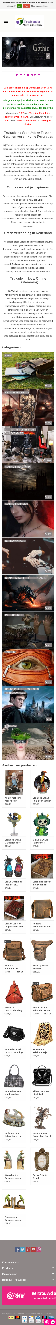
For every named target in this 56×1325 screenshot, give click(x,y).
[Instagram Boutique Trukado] (38, 1249)
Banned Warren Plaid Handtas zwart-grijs (13, 1093)
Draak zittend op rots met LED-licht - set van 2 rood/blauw (13, 883)
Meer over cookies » (40, 6)
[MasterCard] (17, 1317)
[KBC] (24, 1321)
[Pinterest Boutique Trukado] (28, 1249)
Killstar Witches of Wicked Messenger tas (41, 1093)
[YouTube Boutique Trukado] (33, 1249)
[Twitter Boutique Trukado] (22, 1249)
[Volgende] (48, 56)
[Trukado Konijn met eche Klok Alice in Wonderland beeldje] (14, 782)
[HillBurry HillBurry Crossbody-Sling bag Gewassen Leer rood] (14, 992)
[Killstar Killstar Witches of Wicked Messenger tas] (42, 1076)
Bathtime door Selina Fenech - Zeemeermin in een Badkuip (13, 1135)
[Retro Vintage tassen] (28, 54)
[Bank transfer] (31, 1321)
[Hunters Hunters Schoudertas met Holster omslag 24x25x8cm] (42, 908)
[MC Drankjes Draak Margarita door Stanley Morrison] (14, 824)
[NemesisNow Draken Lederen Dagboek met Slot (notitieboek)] (14, 908)
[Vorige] (8, 56)
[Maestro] (44, 1317)
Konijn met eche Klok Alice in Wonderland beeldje (13, 799)
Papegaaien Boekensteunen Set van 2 (13, 1219)
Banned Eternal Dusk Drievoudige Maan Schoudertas (14, 1051)
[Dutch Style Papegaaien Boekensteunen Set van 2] (14, 1201)
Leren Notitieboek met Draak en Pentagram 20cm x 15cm (42, 883)
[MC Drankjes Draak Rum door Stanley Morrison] (42, 782)
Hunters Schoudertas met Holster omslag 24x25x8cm (42, 925)
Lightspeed (47, 1313)
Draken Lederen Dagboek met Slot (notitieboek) (14, 925)
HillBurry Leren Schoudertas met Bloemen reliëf (42, 1009)
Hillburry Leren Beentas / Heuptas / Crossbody (40, 967)
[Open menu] (6, 21)
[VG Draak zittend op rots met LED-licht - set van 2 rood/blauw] (14, 866)
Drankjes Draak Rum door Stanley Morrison (42, 799)
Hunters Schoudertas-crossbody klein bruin (13, 967)
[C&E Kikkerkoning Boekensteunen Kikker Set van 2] (14, 1160)
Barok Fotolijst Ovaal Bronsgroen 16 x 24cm (41, 1177)
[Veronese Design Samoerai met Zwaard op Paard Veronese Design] (42, 1118)
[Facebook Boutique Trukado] (17, 1249)
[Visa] (24, 1317)
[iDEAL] (10, 1317)
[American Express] (50, 1317)
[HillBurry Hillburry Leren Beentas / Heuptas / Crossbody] (42, 950)
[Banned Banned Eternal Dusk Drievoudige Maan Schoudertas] (14, 1034)
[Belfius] (37, 1321)
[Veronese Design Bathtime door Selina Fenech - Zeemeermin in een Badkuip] (14, 1118)
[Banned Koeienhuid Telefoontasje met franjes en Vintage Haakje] (42, 1034)
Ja (19, 6)
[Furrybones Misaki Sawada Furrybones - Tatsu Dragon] (42, 824)
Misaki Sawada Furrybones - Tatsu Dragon (40, 841)
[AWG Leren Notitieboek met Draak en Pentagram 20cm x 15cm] (42, 866)
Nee (26, 6)
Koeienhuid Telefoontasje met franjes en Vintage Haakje (41, 1051)
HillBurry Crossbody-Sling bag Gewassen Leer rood (13, 1009)
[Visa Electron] (37, 1317)
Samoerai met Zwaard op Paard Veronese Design (42, 1135)
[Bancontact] (30, 1317)
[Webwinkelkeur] (28, 1295)
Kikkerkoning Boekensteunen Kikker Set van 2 (13, 1177)
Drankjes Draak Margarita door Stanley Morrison (14, 841)
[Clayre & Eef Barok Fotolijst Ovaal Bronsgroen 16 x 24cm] (42, 1160)
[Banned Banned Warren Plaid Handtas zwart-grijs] (14, 1076)
